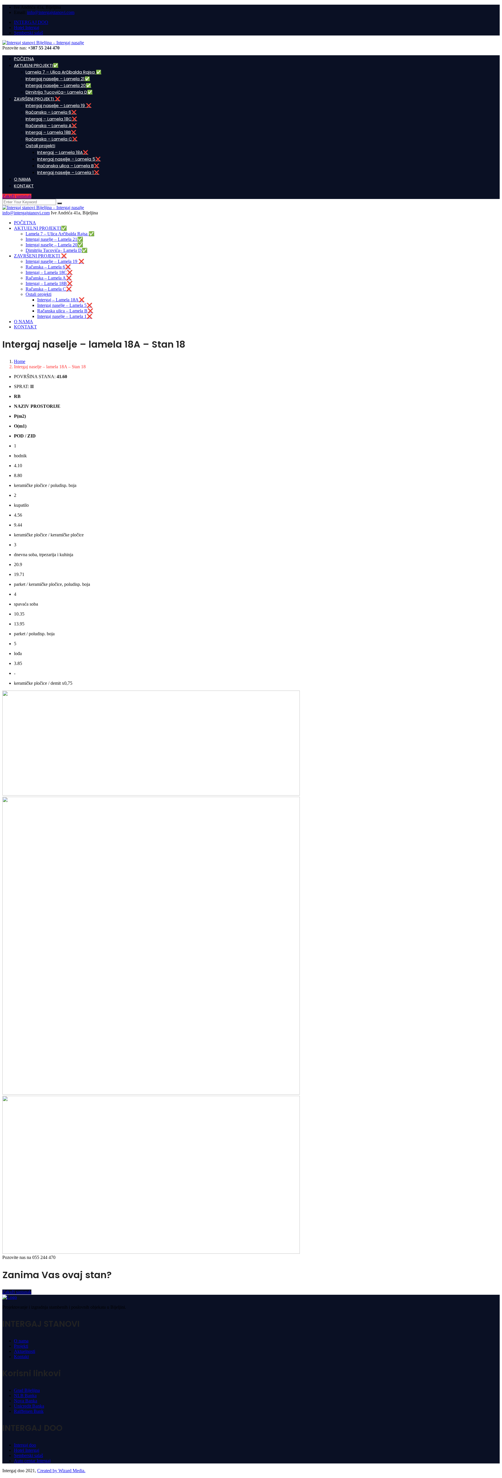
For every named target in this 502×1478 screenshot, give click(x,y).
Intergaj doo (25, 1445)
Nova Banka (25, 1400)
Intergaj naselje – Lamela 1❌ (68, 172)
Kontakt (21, 1356)
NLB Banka (25, 1395)
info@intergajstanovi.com (50, 12)
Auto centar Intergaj (32, 1460)
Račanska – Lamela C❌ (52, 139)
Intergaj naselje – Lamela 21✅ (58, 79)
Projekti (21, 1346)
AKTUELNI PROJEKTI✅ (36, 65)
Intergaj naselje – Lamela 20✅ (58, 85)
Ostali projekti (40, 146)
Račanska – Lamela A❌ (51, 125)
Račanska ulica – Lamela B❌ (68, 166)
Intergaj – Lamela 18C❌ (51, 119)
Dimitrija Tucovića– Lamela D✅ (59, 92)
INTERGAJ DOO (31, 22)
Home (19, 361)
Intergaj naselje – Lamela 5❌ (69, 159)
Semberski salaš (28, 32)
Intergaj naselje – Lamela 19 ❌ (59, 105)
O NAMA (22, 179)
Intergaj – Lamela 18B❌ (51, 132)
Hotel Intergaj (26, 27)
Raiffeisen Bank (29, 1411)
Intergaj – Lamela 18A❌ (62, 152)
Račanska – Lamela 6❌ (51, 112)
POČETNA (24, 59)
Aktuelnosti (24, 1351)
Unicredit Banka (29, 1406)
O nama (21, 1340)
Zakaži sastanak (16, 196)
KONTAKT (24, 186)
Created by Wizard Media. (61, 1470)
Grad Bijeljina (27, 1390)
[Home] (43, 207)
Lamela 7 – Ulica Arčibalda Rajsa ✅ (63, 72)
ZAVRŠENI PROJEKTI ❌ (37, 99)
